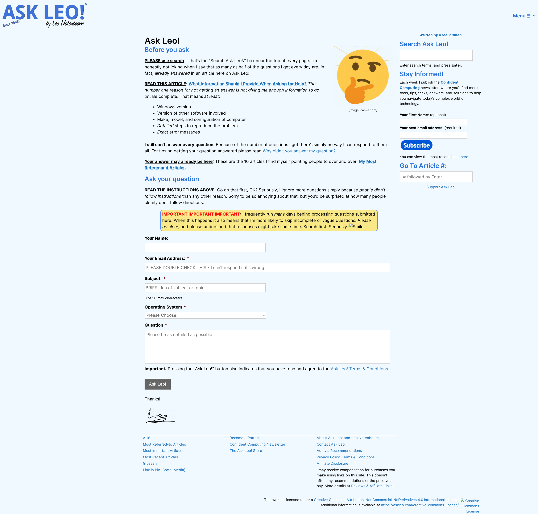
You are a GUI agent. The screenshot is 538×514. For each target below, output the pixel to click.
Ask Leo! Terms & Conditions (359, 368)
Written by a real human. (441, 35)
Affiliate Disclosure (332, 463)
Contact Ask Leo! (331, 444)
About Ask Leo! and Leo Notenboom (348, 438)
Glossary (150, 463)
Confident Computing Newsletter (257, 444)
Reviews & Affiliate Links (372, 486)
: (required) (430, 128)
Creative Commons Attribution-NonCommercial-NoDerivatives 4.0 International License (386, 500)
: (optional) (423, 115)
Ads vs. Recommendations (339, 451)
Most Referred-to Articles (164, 444)
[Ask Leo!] (47, 15)
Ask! (146, 438)
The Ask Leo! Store (246, 451)
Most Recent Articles (160, 457)
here (464, 157)
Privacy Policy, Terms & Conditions (346, 457)
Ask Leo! (157, 384)
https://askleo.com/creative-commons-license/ (420, 505)
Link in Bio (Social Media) (164, 470)
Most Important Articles (163, 451)
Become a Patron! (245, 438)
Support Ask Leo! (441, 187)
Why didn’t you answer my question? (299, 150)
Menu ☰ (522, 15)
